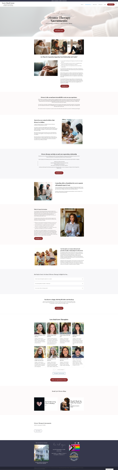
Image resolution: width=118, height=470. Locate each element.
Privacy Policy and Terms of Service (64, 467)
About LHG (95, 4)
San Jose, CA (62, 454)
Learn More (38, 430)
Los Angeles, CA (57, 454)
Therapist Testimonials (59, 373)
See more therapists (61, 369)
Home (82, 4)
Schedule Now (111, 4)
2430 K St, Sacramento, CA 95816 (56, 0)
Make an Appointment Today (59, 379)
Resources (100, 4)
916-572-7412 (64, 0)
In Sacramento (42, 423)
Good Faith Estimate (73, 467)
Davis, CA (64, 453)
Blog (105, 4)
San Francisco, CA (55, 453)
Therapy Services (88, 4)
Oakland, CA (60, 453)
